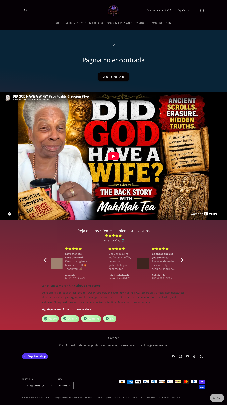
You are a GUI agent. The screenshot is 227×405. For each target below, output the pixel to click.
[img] (114, 235)
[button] (25, 10)
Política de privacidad (106, 397)
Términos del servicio (128, 397)
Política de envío (148, 397)
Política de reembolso (83, 397)
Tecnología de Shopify (61, 397)
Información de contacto (169, 397)
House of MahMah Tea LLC (40, 397)
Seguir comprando (113, 76)
